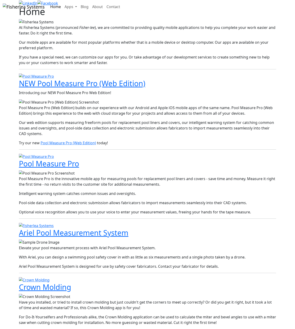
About (97, 6)
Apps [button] (69, 6)
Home (55, 6)
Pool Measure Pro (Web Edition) (68, 142)
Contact (113, 6)
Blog (84, 6)
